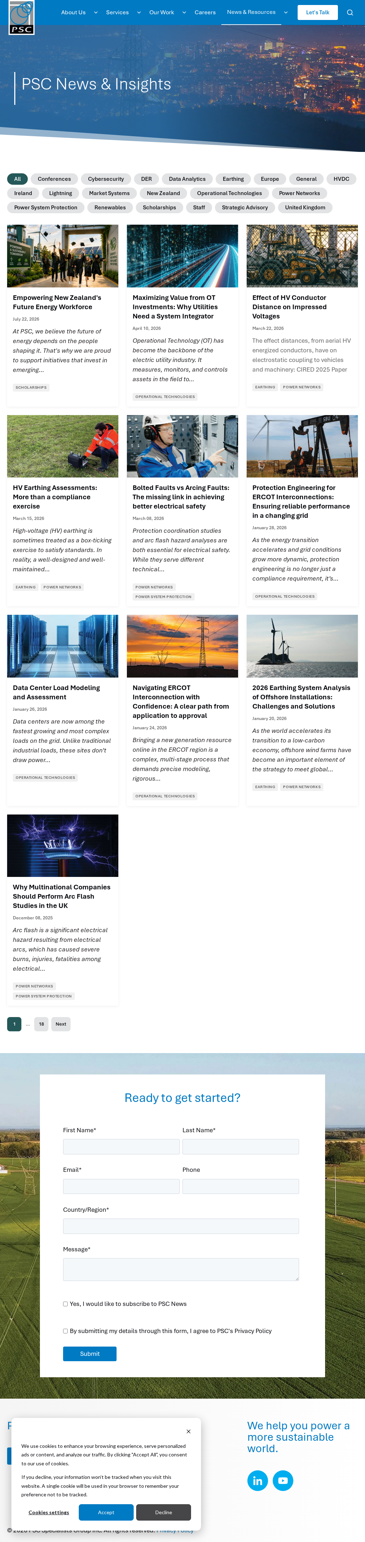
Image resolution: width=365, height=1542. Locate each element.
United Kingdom (305, 207)
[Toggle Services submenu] (139, 12)
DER (146, 179)
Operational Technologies (229, 193)
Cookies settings (49, 1512)
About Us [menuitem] (73, 12)
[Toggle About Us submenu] (96, 12)
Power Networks (299, 193)
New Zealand (163, 193)
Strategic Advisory (245, 207)
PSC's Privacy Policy (244, 1331)
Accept (106, 1512)
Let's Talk (317, 12)
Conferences (54, 179)
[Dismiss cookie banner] (188, 1432)
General (306, 179)
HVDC (341, 179)
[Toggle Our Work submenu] (184, 12)
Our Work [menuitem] (161, 12)
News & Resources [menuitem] (251, 12)
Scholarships (159, 207)
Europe (270, 179)
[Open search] (350, 12)
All (17, 179)
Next (61, 1024)
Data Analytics (187, 179)
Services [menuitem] (117, 12)
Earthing (233, 179)
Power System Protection (45, 207)
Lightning (60, 193)
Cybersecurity (106, 179)
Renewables (110, 207)
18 (41, 1024)
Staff (199, 207)
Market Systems (109, 193)
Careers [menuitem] (205, 12)
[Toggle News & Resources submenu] (286, 12)
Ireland (23, 193)
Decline (163, 1512)
